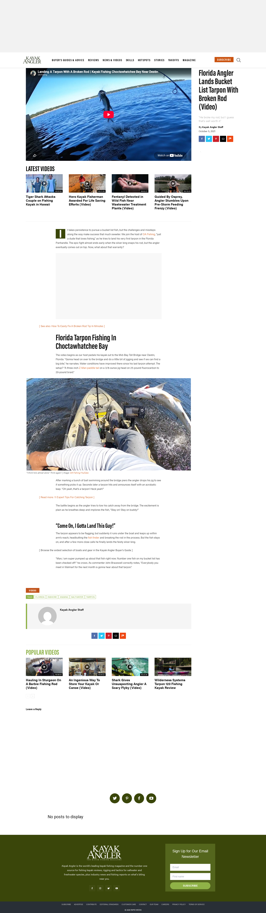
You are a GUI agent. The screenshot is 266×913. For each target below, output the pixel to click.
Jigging (64, 596)
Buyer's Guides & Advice (68, 60)
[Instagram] (100, 888)
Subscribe (224, 59)
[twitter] (115, 798)
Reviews (93, 60)
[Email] (223, 139)
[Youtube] (117, 888)
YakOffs (173, 60)
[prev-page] (28, 696)
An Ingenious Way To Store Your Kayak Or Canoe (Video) (84, 684)
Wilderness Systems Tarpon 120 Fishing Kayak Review (170, 684)
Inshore (52, 596)
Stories (159, 60)
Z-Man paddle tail (89, 368)
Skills (130, 60)
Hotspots (144, 60)
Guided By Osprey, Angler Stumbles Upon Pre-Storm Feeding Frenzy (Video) (171, 202)
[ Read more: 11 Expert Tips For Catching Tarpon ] (66, 497)
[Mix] (230, 139)
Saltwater (77, 596)
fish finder (93, 537)
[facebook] (139, 798)
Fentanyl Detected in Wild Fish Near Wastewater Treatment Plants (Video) (129, 202)
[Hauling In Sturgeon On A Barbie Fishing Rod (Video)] (44, 667)
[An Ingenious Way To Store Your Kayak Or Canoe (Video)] (87, 667)
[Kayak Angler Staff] (47, 616)
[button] (239, 61)
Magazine (189, 60)
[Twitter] (209, 139)
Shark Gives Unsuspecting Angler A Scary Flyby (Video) (129, 684)
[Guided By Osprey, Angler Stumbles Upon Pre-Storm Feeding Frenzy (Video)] (173, 183)
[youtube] (151, 798)
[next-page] (33, 696)
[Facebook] (202, 139)
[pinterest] (127, 798)
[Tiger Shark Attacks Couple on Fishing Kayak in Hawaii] (44, 183)
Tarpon (90, 596)
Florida (39, 596)
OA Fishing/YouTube (79, 472)
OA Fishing (149, 234)
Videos (32, 590)
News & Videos (112, 60)
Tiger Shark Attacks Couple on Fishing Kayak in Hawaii (40, 200)
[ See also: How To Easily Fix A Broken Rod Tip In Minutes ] (72, 326)
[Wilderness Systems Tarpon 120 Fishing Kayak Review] (173, 667)
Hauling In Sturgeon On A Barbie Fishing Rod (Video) (43, 684)
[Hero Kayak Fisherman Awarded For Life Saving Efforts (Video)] (87, 183)
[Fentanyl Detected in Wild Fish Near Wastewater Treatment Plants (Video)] (130, 183)
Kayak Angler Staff (212, 127)
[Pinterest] (216, 139)
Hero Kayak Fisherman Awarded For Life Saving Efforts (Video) (87, 200)
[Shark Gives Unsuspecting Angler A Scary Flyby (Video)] (130, 667)
